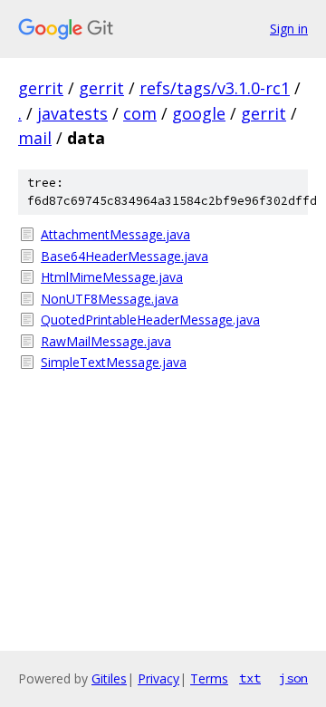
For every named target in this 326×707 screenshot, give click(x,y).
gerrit (40, 88)
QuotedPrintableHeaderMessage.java (150, 319)
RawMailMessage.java (106, 341)
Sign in (289, 28)
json (293, 678)
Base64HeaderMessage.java (124, 256)
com (140, 113)
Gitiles (109, 678)
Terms (209, 678)
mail (35, 138)
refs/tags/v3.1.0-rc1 (214, 88)
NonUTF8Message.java (109, 298)
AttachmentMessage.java (115, 234)
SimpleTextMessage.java (114, 362)
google (198, 113)
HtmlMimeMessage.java (112, 277)
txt (250, 678)
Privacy (158, 678)
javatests (72, 113)
